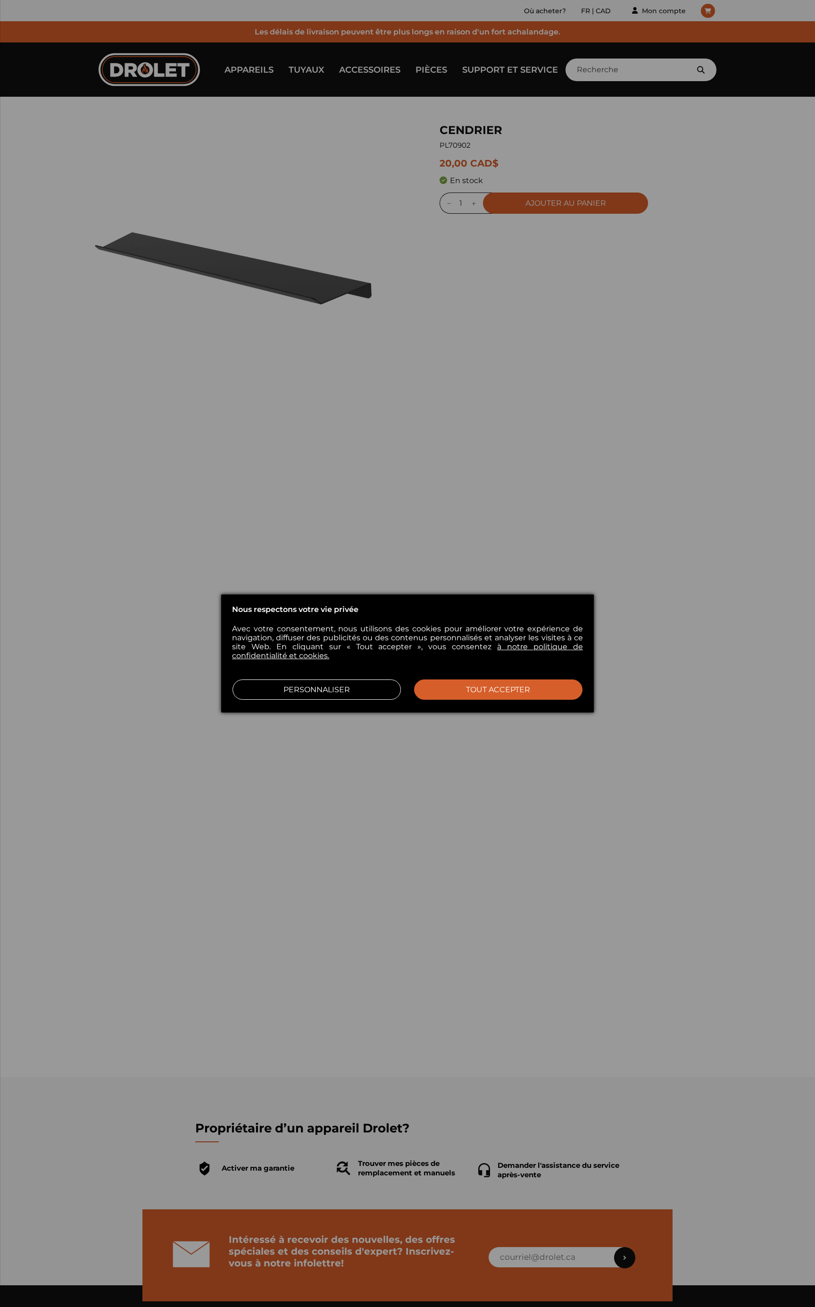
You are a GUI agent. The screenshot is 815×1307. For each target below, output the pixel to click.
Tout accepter (498, 689)
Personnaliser (316, 689)
